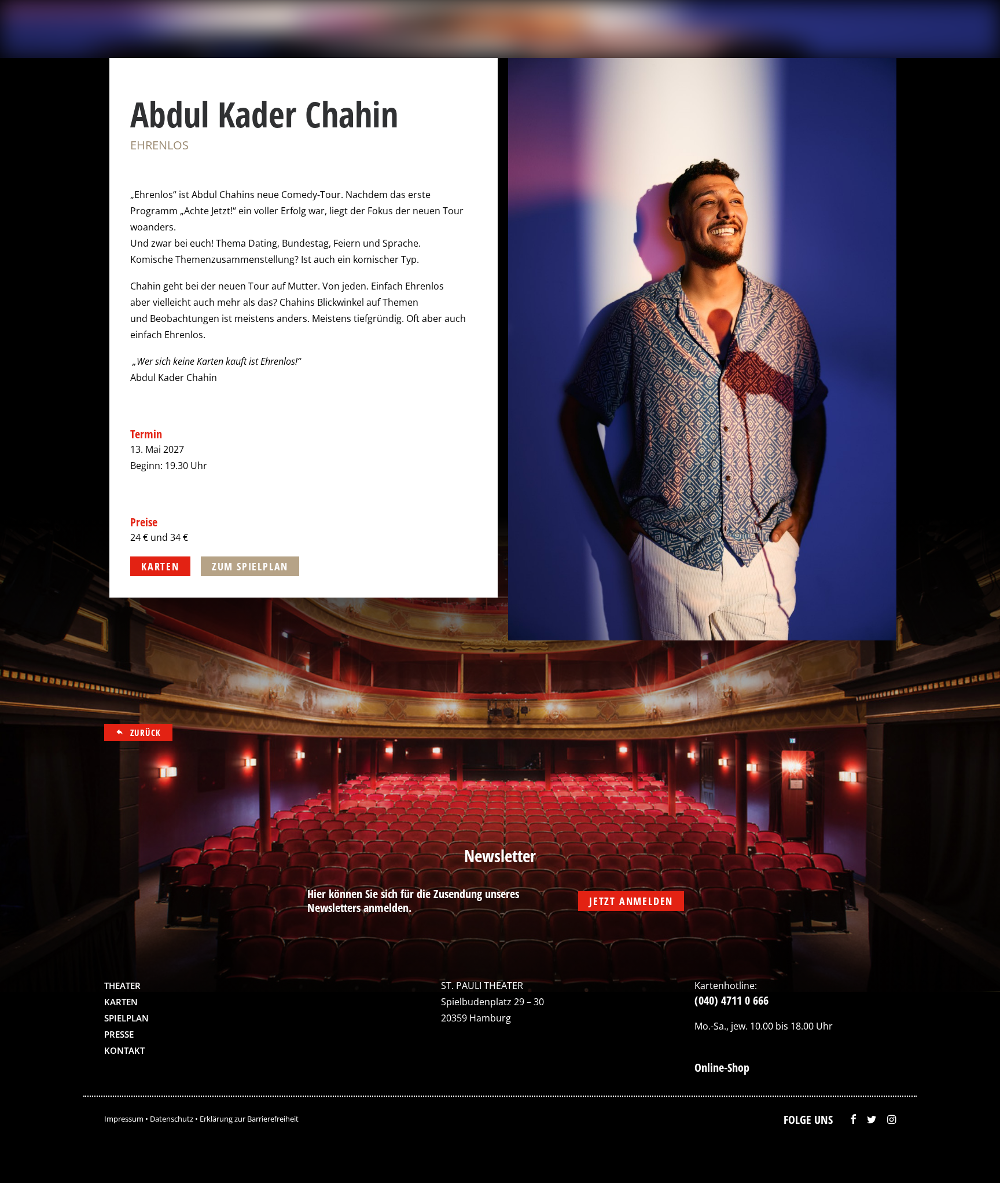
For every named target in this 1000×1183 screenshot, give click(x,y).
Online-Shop (721, 1067)
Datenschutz (171, 1119)
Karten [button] (160, 566)
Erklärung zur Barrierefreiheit (249, 1119)
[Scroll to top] (967, 1157)
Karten (121, 1002)
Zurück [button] (145, 732)
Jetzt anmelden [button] (631, 901)
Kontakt (124, 1050)
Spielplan (126, 1018)
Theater (122, 985)
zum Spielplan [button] (250, 566)
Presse (119, 1034)
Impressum (124, 1119)
